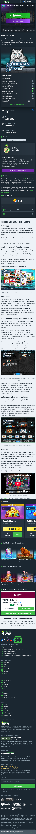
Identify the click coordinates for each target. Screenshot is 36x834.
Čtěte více (16, 832)
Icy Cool (6, 559)
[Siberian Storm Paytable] (18, 430)
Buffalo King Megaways (24, 560)
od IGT (7, 7)
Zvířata (4, 140)
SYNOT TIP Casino (8, 600)
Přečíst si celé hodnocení (19, 170)
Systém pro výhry (10, 130)
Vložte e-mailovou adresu (9, 780)
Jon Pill (5, 498)
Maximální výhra (10, 123)
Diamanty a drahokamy (13, 140)
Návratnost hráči (10, 110)
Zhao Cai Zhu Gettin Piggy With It (7, 583)
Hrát (17, 534)
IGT (25, 179)
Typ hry (7, 117)
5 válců (24, 140)
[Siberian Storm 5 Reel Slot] (18, 280)
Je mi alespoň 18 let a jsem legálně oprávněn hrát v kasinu (17, 790)
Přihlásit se (18, 786)
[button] (33, 110)
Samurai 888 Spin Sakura (24, 583)
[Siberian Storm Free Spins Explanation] (18, 363)
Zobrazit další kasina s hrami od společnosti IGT (18, 613)
